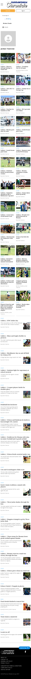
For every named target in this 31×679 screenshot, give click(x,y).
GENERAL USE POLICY (6, 661)
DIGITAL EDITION (5, 669)
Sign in (23, 10)
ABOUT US (3, 657)
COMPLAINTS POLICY (6, 667)
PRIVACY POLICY (5, 663)
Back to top (23, 648)
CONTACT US (4, 659)
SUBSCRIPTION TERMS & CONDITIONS (11, 666)
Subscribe (8, 10)
